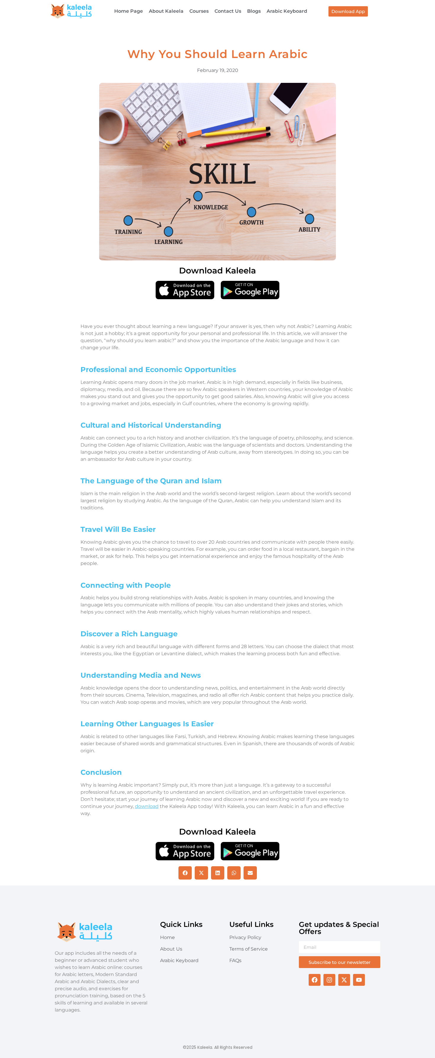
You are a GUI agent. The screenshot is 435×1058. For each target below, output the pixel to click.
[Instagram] (329, 980)
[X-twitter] (344, 980)
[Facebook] (314, 980)
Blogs (254, 11)
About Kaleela (166, 11)
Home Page (128, 11)
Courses (199, 11)
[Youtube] (359, 980)
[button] (185, 873)
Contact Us (228, 11)
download (147, 806)
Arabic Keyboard (287, 11)
